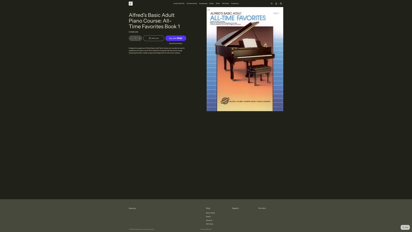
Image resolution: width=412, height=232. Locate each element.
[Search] (271, 3)
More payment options (175, 43)
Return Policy (210, 213)
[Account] (276, 3)
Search (208, 217)
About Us (209, 220)
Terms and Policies (206, 229)
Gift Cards (209, 224)
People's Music (137, 229)
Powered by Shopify (148, 229)
